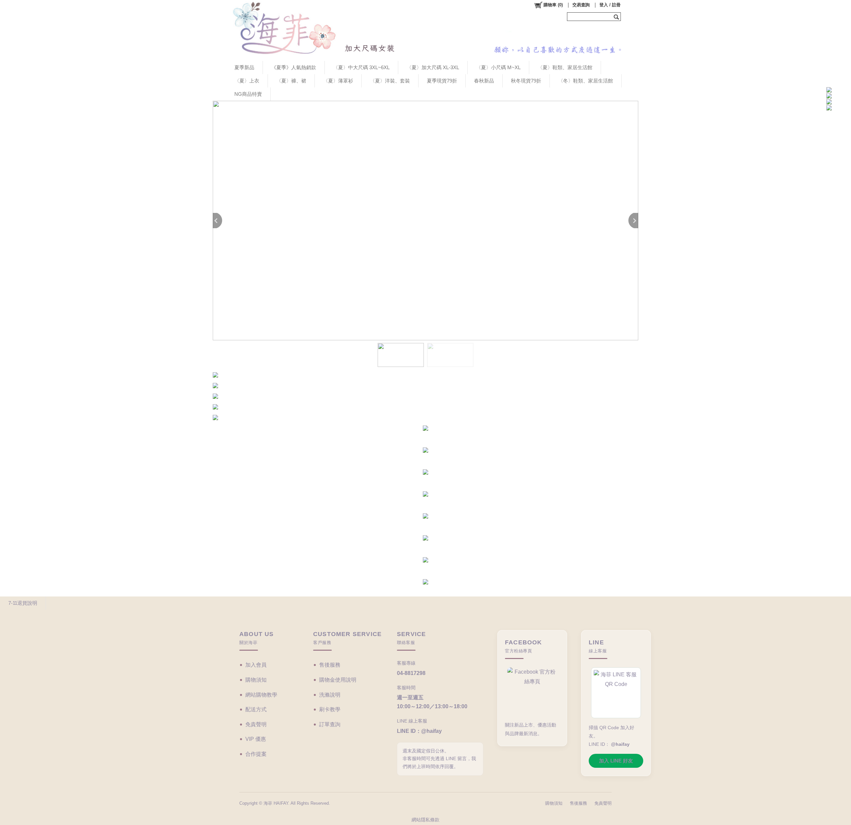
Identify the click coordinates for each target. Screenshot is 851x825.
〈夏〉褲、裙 (291, 80)
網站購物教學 (261, 695)
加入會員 (256, 665)
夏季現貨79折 (442, 80)
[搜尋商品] (617, 17)
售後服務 (329, 665)
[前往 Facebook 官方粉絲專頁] (532, 691)
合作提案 (256, 754)
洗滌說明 (329, 695)
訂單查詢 (329, 724)
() (553, 4)
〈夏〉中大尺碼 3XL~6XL (361, 67)
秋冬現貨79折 (526, 80)
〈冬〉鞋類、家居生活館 (585, 80)
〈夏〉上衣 (246, 80)
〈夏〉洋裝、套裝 (390, 80)
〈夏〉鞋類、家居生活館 (565, 67)
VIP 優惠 (255, 739)
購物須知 (256, 680)
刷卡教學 (329, 709)
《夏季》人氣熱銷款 (293, 67)
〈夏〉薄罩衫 (338, 80)
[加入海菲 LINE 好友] (616, 692)
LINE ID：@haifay (419, 731)
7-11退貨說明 (22, 603)
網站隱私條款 (425, 819)
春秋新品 (484, 80)
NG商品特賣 (248, 94)
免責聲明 (256, 724)
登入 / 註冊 (610, 4)
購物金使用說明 (337, 680)
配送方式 (256, 709)
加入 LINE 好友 (616, 760)
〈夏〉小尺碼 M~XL (498, 67)
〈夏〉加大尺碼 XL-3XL (433, 67)
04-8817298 (411, 673)
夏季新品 (244, 67)
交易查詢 (581, 4)
